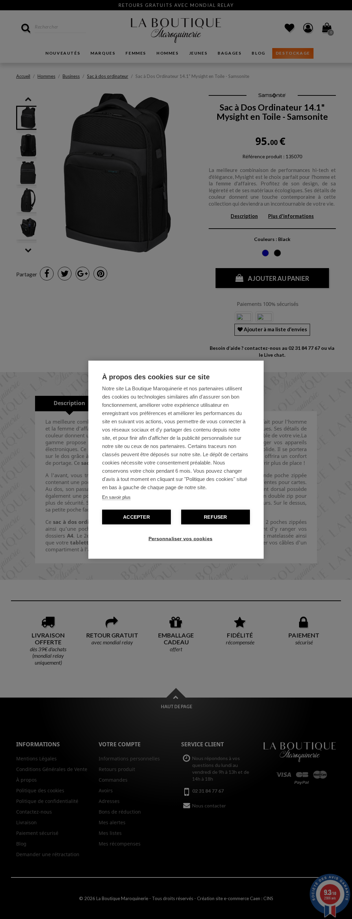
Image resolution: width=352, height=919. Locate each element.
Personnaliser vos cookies (179, 538)
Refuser (215, 516)
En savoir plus (116, 496)
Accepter (136, 516)
